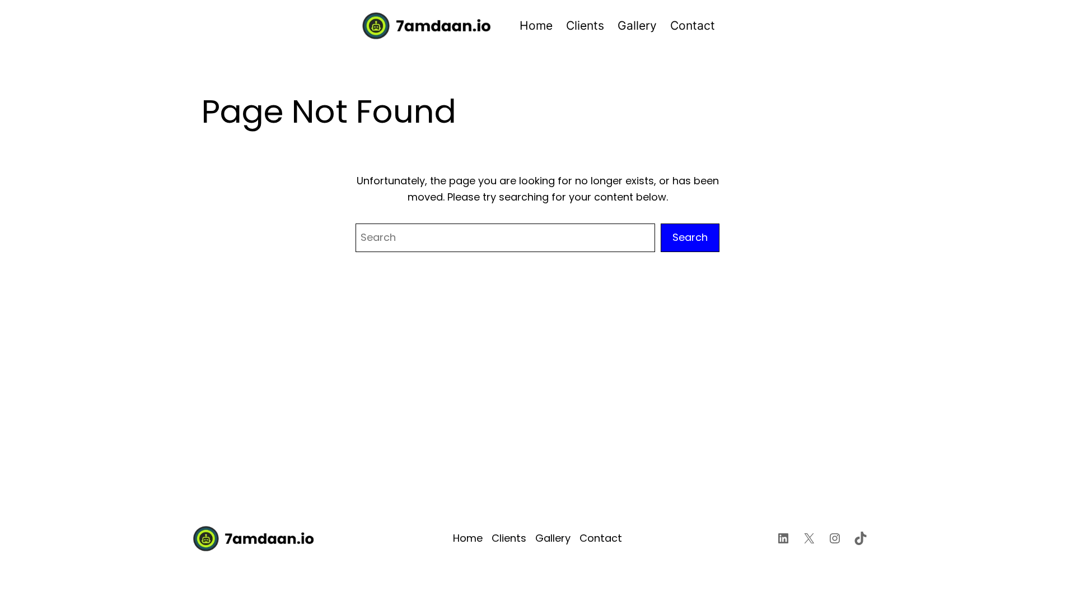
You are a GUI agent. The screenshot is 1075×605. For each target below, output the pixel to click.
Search (690, 237)
